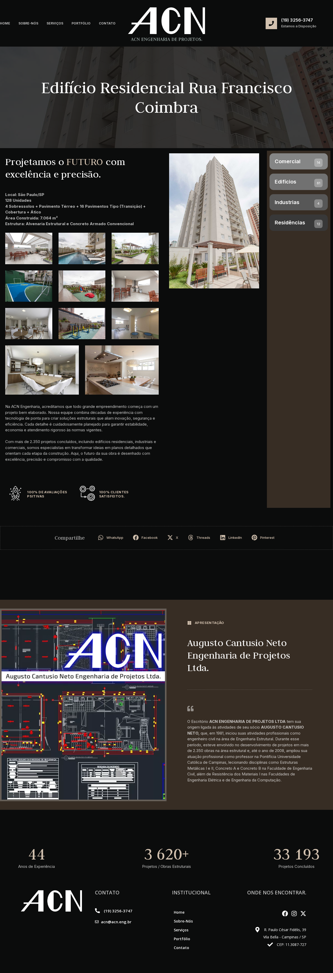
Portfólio (81, 23)
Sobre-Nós (28, 23)
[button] (111, 537)
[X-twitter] (303, 914)
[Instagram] (294, 914)
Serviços (55, 23)
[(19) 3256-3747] (271, 23)
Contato (107, 23)
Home (5, 23)
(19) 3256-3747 (297, 20)
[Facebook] (285, 914)
